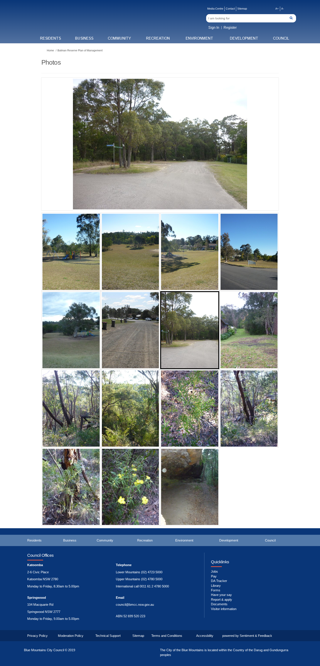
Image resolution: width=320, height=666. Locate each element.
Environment (199, 38)
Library (216, 585)
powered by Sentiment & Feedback (247, 635)
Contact (230, 8)
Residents (50, 38)
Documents (219, 604)
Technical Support (108, 635)
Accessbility (204, 635)
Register (230, 27)
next (263, 150)
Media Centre (215, 8)
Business (84, 38)
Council (281, 38)
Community (119, 38)
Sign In (213, 27)
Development (244, 38)
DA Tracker (219, 581)
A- (282, 8)
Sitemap (242, 8)
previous (53, 150)
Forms (215, 590)
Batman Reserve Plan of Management (80, 50)
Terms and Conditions (166, 635)
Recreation (158, 38)
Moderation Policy (70, 635)
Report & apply (221, 599)
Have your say (221, 595)
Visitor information (223, 609)
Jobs (214, 571)
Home (50, 50)
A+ (277, 8)
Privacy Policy (37, 635)
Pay (214, 576)
